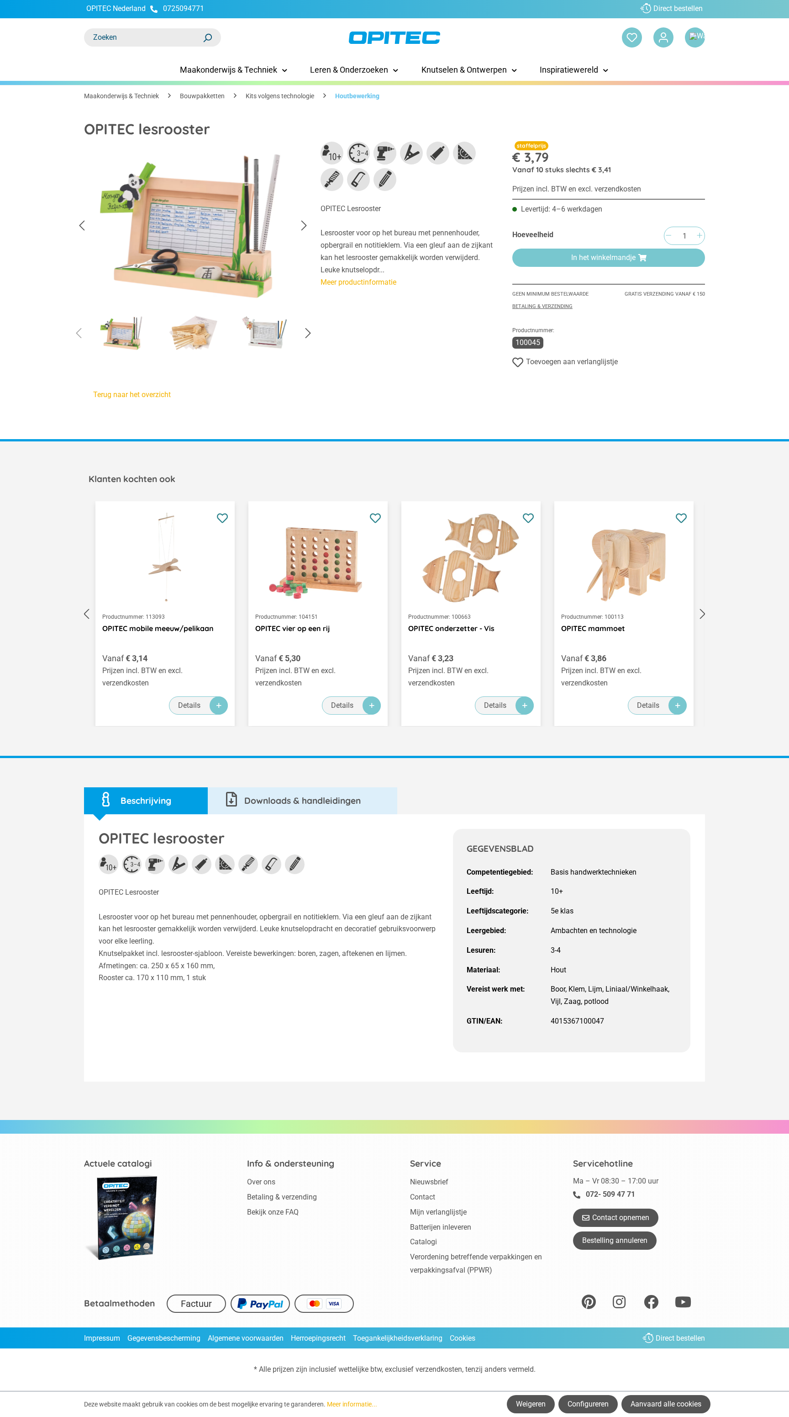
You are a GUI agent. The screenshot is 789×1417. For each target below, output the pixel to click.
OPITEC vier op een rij (292, 628)
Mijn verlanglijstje (438, 1212)
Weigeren (531, 1404)
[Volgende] (304, 226)
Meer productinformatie (358, 282)
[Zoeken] (207, 37)
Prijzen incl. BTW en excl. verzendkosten (576, 189)
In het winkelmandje (603, 257)
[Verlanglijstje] (632, 37)
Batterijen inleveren (440, 1227)
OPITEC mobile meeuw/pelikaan (158, 628)
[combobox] (143, 37)
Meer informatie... (352, 1404)
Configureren (588, 1404)
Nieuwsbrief (429, 1182)
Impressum (102, 1338)
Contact (422, 1197)
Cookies (462, 1338)
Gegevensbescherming (163, 1338)
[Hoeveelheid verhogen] (699, 236)
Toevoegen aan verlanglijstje (572, 361)
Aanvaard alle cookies (666, 1404)
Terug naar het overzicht (132, 394)
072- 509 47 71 (610, 1194)
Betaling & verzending (542, 306)
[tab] (146, 800)
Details (189, 705)
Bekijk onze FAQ (273, 1212)
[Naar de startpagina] (394, 38)
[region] (193, 249)
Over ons (261, 1182)
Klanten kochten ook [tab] (132, 478)
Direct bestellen (678, 8)
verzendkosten (439, 1369)
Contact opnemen (620, 1217)
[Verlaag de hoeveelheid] (668, 236)
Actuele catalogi (118, 1163)
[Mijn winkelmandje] (695, 37)
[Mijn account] (663, 37)
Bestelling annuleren (614, 1240)
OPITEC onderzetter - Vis (451, 628)
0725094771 (183, 8)
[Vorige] (82, 226)
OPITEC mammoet (593, 628)
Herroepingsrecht (318, 1338)
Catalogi (423, 1241)
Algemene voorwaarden (246, 1338)
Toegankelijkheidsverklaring (397, 1338)
